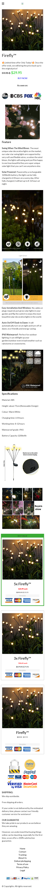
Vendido (22, 596)
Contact (22, 851)
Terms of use (22, 864)
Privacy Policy (22, 867)
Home (22, 848)
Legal (22, 870)
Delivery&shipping (22, 861)
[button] (22, 559)
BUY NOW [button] (22, 78)
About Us (22, 858)
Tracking (22, 855)
